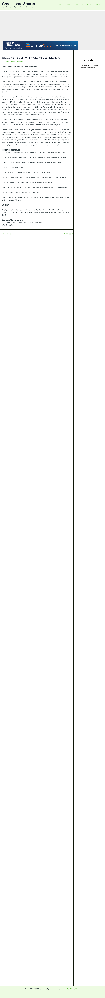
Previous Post (6, 234)
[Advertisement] (52, 25)
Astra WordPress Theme (71, 989)
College (6, 61)
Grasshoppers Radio (94, 5)
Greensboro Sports (18, 4)
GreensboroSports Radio (74, 5)
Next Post (68, 234)
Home (60, 5)
